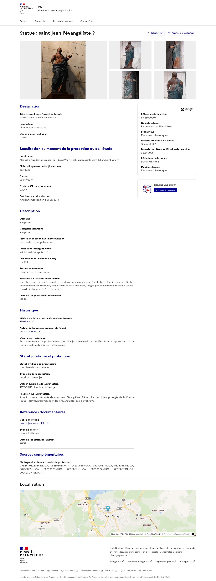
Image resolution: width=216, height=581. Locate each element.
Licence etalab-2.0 (148, 577)
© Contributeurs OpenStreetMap (175, 534)
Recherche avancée (63, 21)
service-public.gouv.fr (138, 561)
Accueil (23, 21)
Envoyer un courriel (165, 190)
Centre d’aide (130, 570)
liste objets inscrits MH (32, 423)
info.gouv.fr (116, 561)
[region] (108, 513)
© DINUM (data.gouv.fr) (132, 534)
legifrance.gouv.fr (165, 561)
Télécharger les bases (89, 570)
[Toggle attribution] (193, 534)
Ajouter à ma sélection (183, 32)
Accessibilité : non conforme (32, 570)
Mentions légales (27, 577)
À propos (69, 570)
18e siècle (25, 321)
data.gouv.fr (186, 561)
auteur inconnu (28, 331)
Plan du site (147, 570)
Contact (54, 570)
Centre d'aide (87, 21)
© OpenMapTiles (152, 534)
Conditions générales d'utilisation (74, 577)
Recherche (40, 21)
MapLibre (115, 534)
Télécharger (157, 32)
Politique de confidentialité (46, 577)
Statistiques (109, 570)
